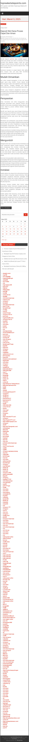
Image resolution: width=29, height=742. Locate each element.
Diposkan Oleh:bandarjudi (7, 36)
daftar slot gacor (5, 38)
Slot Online (3, 24)
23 (25, 231)
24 (2, 234)
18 (6, 231)
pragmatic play (6, 39)
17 (2, 231)
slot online (3, 41)
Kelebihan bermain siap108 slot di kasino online (15, 258)
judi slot (10, 38)
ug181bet (12, 59)
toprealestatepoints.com (13, 3)
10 (2, 229)
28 (17, 234)
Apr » (6, 239)
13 (14, 229)
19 (10, 231)
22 (21, 231)
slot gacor (18, 39)
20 (14, 231)
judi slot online (15, 38)
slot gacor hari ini (23, 39)
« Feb (2, 239)
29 (21, 234)
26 (10, 234)
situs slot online (12, 39)
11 (6, 229)
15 (21, 229)
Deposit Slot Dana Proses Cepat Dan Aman (12, 32)
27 (14, 234)
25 (6, 234)
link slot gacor (22, 38)
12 (10, 229)
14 (17, 229)
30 (25, 234)
